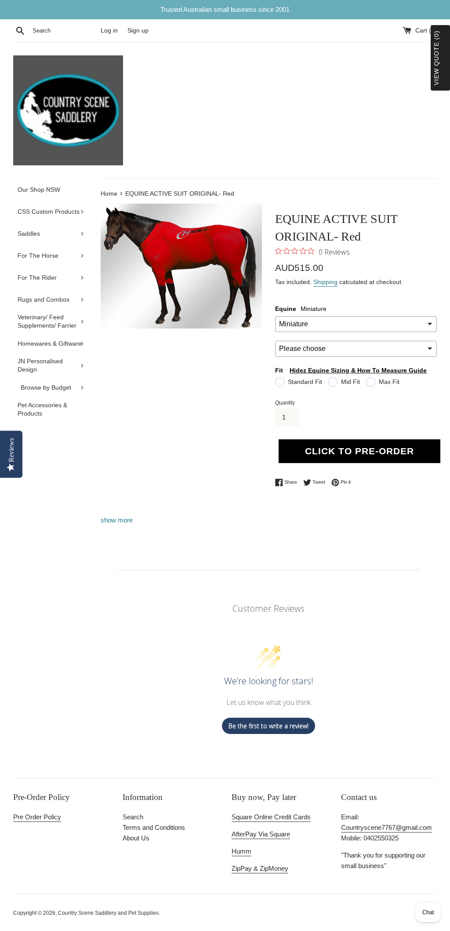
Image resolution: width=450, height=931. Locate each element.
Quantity (285, 403)
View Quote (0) (436, 57)
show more (117, 520)
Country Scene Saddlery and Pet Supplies (108, 913)
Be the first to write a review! (268, 726)
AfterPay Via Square (261, 834)
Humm (241, 851)
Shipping (325, 281)
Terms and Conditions (154, 827)
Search (133, 817)
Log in (109, 30)
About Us (136, 838)
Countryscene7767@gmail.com (386, 827)
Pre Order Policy (37, 817)
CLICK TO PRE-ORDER (359, 451)
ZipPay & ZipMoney (260, 868)
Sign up (138, 30)
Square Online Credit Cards (271, 817)
